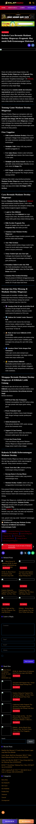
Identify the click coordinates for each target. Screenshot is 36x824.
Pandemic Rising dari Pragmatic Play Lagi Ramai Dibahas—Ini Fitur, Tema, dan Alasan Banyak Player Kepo (9, 592)
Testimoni (4, 794)
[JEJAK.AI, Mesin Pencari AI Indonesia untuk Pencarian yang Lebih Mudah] (9, 565)
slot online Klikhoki (9, 538)
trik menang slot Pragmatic (11, 540)
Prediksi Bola (5, 791)
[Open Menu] (30, 3)
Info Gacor (4, 785)
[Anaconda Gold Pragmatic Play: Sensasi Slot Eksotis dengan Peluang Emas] (27, 565)
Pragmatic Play (7, 536)
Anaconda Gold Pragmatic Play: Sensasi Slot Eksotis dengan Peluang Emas (26, 573)
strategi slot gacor (22, 538)
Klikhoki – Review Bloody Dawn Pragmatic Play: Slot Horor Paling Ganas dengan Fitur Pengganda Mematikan (26, 610)
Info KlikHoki (5, 32)
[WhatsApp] (32, 553)
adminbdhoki (5, 44)
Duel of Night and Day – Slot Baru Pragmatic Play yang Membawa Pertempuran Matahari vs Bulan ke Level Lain (8, 610)
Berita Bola (5, 780)
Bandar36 (9, 821)
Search (3, 738)
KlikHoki (26, 821)
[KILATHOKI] (14, 2)
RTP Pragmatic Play (20, 536)
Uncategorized (5, 800)
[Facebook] (21, 553)
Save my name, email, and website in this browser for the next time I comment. (18, 656)
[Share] (32, 45)
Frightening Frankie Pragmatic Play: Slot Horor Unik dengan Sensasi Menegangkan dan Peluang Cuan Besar (26, 592)
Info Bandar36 (6, 567)
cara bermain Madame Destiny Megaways (19, 531)
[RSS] (3, 812)
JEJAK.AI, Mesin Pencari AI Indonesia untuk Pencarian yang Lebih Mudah (9, 574)
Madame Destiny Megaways (11, 533)
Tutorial (4, 797)
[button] (33, 3)
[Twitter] (25, 553)
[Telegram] (29, 553)
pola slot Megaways (27, 533)
